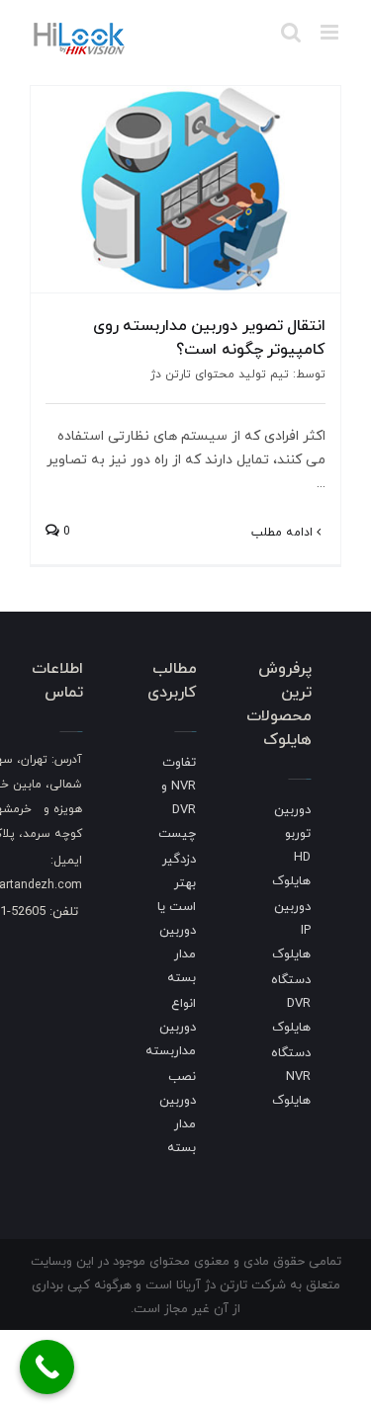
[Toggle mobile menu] (331, 32)
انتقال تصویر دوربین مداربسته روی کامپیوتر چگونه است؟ (209, 337)
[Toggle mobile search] (291, 32)
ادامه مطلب (284, 532)
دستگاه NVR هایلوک (291, 1076)
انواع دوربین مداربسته (170, 1026)
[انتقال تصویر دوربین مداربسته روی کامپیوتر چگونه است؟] (185, 189)
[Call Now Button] (47, 1367)
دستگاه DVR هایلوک (291, 1002)
